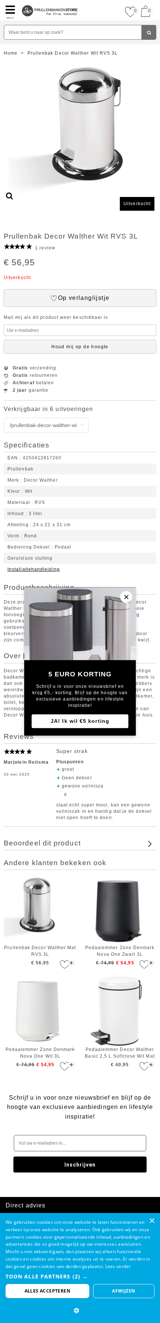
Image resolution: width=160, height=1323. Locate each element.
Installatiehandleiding (33, 569)
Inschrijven (80, 1165)
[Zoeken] (148, 32)
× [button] (151, 1221)
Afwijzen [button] (123, 1291)
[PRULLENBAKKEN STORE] (50, 3)
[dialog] (80, 1268)
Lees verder (118, 1266)
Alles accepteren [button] (47, 1291)
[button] (80, 1276)
